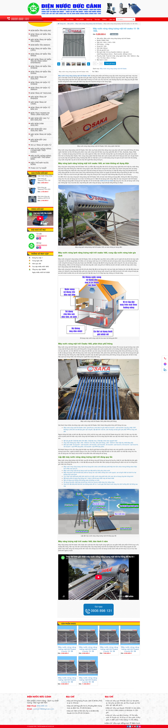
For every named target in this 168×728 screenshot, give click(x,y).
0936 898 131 (20, 19)
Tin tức (97, 19)
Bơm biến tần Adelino (41, 30)
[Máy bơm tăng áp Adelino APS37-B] (32, 197)
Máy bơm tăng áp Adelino (39, 78)
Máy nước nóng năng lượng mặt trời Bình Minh (41, 157)
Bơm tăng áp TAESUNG (41, 93)
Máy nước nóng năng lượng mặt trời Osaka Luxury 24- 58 (67, 679)
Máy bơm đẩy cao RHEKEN (38, 140)
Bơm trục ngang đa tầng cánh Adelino (40, 113)
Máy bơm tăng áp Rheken (39, 97)
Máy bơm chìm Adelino (37, 124)
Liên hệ (112, 19)
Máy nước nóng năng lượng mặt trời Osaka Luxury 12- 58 (67, 649)
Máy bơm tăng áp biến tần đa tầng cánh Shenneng (41, 61)
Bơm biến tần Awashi (40, 45)
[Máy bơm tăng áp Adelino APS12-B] (32, 181)
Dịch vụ (89, 19)
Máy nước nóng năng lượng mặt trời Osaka (88, 24)
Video (104, 19)
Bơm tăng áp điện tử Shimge (40, 83)
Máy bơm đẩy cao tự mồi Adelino (40, 119)
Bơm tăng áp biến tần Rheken (41, 35)
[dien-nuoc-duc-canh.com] (84, 8)
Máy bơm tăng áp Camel (39, 103)
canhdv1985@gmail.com (43, 709)
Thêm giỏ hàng (110, 63)
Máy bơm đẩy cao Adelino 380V (38, 130)
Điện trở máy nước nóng (40, 163)
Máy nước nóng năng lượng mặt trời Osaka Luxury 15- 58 (88, 649)
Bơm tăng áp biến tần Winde (41, 55)
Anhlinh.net (51, 726)
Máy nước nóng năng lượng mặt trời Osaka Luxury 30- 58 (88, 679)
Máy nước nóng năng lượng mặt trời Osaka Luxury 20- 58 (130, 649)
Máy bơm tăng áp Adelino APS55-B (44, 203)
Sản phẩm (80, 19)
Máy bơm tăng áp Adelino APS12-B (44, 179)
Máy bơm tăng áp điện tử (41, 135)
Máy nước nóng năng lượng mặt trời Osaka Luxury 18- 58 (109, 649)
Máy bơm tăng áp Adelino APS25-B (44, 187)
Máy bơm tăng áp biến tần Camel (41, 40)
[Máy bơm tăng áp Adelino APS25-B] (32, 189)
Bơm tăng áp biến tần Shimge (41, 67)
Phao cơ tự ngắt (39, 168)
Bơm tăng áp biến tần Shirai (41, 72)
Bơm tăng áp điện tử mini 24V (40, 108)
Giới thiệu (70, 19)
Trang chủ (60, 19)
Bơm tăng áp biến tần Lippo (41, 49)
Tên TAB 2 (95, 72)
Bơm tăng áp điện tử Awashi (40, 88)
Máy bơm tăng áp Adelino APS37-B (44, 195)
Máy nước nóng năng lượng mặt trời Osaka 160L (74, 72)
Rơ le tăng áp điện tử (41, 145)
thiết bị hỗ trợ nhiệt (106, 181)
